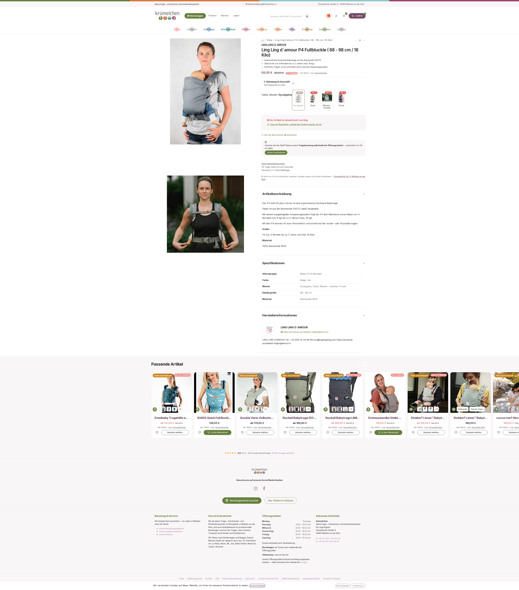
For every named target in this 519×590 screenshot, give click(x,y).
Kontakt (208, 578)
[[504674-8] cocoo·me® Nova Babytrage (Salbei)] (516, 409)
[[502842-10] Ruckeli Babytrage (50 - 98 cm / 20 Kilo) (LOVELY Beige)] (291, 409)
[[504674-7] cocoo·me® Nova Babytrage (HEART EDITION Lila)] (510, 409)
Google (303, 562)
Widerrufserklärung (290, 578)
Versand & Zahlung (331, 578)
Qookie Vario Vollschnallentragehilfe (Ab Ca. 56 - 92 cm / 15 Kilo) (257, 418)
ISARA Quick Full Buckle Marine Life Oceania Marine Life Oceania (214, 418)
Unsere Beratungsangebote (171, 528)
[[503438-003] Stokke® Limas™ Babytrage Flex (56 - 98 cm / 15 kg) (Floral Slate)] (430, 409)
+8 (351, 409)
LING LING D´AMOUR (274, 44)
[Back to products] (360, 40)
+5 (180, 409)
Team (181, 578)
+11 (436, 409)
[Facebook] (264, 488)
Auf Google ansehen (284, 453)
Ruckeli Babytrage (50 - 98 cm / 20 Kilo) (300, 418)
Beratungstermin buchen (244, 500)
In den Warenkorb (219, 432)
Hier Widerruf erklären (281, 500)
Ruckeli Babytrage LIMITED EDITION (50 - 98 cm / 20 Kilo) (342, 418)
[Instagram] (255, 488)
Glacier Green (477, 409)
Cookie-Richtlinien (257, 586)
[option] (298, 100)
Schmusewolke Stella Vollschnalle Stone (385, 418)
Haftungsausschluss (311, 578)
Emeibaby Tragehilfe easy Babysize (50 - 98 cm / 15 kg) (172, 418)
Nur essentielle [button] (343, 586)
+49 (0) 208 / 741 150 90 (328, 538)
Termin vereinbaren (276, 152)
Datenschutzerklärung (232, 578)
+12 (308, 409)
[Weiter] (365, 364)
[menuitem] (212, 16)
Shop (269, 40)
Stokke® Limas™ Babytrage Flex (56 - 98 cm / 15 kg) (428, 418)
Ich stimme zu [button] (358, 586)
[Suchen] (307, 16)
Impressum (250, 578)
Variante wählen (175, 432)
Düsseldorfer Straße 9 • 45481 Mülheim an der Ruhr (341, 4)
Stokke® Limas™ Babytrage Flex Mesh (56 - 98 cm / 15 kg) (471, 418)
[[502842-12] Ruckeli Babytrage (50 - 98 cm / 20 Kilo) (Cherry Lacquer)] (302, 409)
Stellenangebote (194, 578)
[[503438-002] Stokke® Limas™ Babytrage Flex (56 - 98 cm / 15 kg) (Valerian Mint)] (425, 409)
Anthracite (462, 409)
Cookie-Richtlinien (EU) (268, 578)
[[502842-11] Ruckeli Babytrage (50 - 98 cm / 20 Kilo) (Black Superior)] (296, 409)
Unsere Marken (166, 534)
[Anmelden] (336, 16)
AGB (217, 578)
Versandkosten (321, 73)
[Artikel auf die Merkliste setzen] (157, 432)
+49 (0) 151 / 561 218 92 (328, 541)
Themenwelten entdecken (171, 531)
